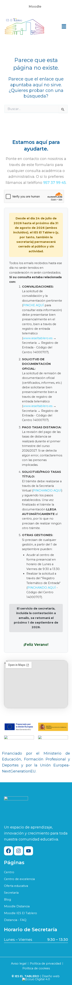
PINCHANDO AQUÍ (47, 490)
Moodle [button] (35, 6)
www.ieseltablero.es (37, 338)
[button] (36, 6)
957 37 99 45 (54, 182)
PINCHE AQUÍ (33, 305)
